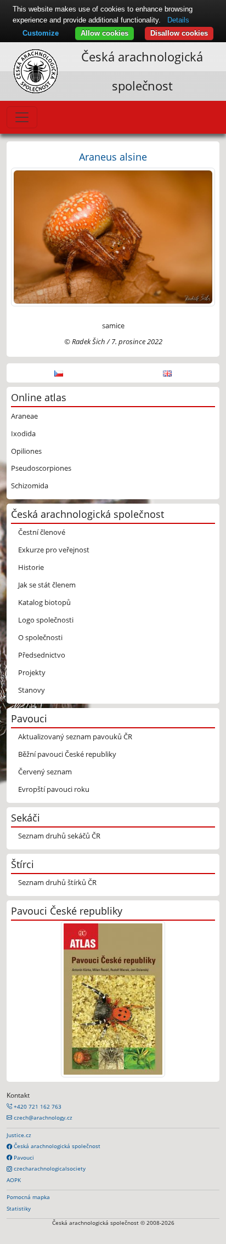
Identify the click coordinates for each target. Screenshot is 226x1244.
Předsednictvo (41, 655)
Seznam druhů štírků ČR (57, 882)
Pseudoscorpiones (41, 468)
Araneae (24, 416)
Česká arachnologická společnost (56, 1146)
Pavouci (23, 1157)
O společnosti (40, 637)
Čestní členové (41, 532)
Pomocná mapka (28, 1197)
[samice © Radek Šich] (113, 236)
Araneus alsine (113, 156)
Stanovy (31, 690)
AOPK (14, 1180)
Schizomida (29, 485)
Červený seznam (45, 772)
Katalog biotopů (44, 602)
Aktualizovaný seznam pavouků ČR (75, 736)
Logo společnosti (46, 620)
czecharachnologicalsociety (49, 1168)
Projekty (32, 672)
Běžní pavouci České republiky (67, 754)
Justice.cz (19, 1135)
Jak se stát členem (47, 585)
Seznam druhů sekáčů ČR (59, 836)
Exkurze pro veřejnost (53, 550)
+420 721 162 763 (36, 1106)
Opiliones (26, 451)
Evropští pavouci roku (53, 789)
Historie (31, 567)
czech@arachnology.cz (42, 1117)
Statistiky (19, 1208)
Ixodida (23, 433)
